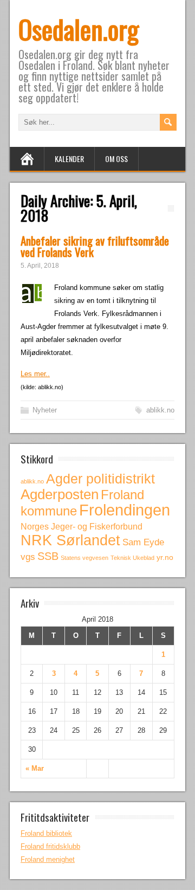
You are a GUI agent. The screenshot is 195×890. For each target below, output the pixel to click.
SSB (47, 556)
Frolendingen (124, 510)
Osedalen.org (78, 29)
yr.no (165, 557)
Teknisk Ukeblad (132, 557)
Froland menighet (48, 859)
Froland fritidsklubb (50, 846)
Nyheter (44, 410)
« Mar (34, 768)
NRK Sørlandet (70, 540)
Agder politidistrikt (100, 478)
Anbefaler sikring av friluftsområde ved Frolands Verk (95, 246)
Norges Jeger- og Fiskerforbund (81, 526)
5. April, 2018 (40, 265)
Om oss (116, 158)
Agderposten (60, 494)
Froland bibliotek (46, 833)
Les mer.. (35, 374)
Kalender (69, 158)
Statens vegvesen (84, 557)
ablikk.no (160, 410)
